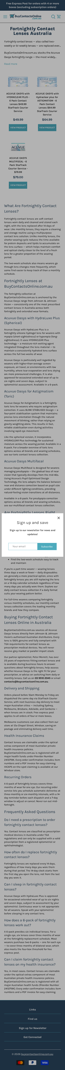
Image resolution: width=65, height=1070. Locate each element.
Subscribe (47, 546)
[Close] (58, 518)
